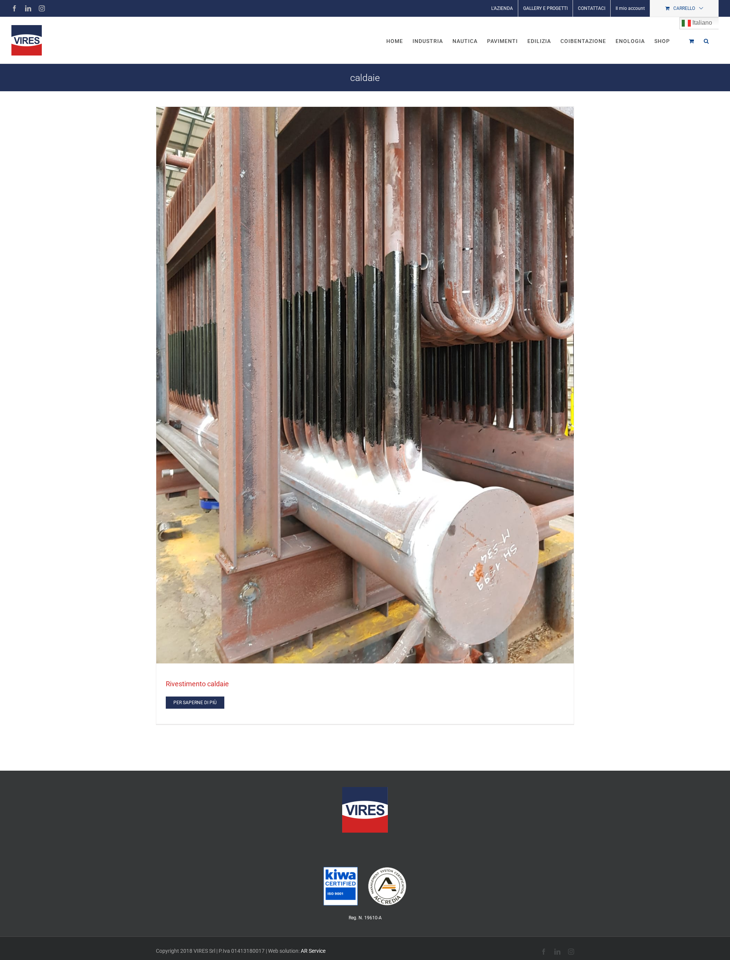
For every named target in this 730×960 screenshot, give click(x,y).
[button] (706, 40)
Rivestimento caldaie (197, 684)
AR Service (313, 951)
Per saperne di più (195, 702)
